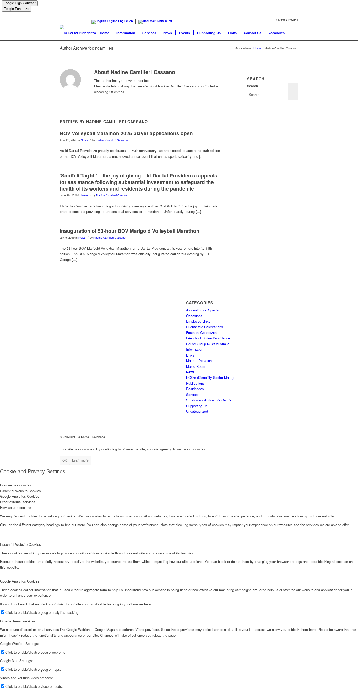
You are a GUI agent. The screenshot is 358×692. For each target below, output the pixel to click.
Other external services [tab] (17, 501)
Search (252, 86)
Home (257, 48)
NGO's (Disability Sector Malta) (210, 377)
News (84, 140)
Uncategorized (197, 411)
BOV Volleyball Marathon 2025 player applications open (126, 133)
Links (190, 355)
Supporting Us (197, 405)
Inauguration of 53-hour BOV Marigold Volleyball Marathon (129, 230)
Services (192, 394)
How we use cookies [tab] (15, 485)
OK (64, 460)
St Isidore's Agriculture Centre (208, 399)
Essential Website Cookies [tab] (20, 490)
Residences (195, 388)
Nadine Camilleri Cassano (112, 140)
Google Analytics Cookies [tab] (19, 496)
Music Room (195, 366)
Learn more (80, 460)
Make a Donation (199, 360)
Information (194, 349)
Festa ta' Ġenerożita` (202, 332)
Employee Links (198, 321)
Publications (195, 383)
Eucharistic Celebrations (204, 326)
